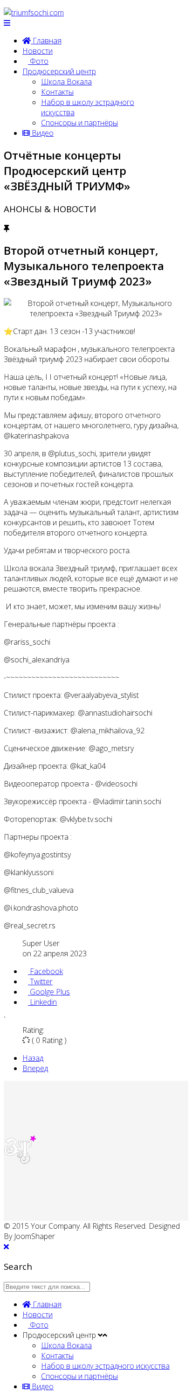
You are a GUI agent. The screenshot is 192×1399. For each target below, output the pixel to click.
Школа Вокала (66, 82)
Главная (46, 40)
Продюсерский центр (59, 71)
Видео (42, 133)
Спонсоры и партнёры (79, 123)
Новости (37, 51)
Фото (38, 61)
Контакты (57, 92)
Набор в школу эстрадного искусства (105, 1366)
